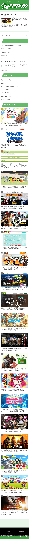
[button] (26, 35)
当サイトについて (5, 58)
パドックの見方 (5, 89)
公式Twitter (4, 70)
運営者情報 (21, 531)
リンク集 (21, 533)
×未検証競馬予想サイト (7, 52)
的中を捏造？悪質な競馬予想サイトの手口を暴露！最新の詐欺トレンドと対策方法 (14, 66)
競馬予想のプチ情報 (6, 96)
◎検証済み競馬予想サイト (7, 48)
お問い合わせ (8, 533)
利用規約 (8, 531)
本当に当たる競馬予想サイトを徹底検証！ (11, 45)
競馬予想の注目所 (5, 99)
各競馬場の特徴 (5, 92)
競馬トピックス (5, 83)
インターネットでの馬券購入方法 (9, 86)
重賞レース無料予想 (6, 80)
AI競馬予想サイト (5, 55)
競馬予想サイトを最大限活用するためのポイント (13, 61)
